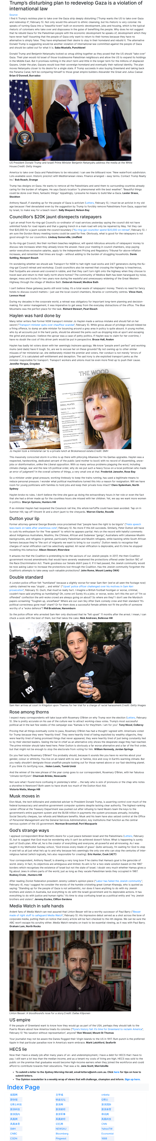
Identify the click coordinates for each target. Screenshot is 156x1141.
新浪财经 (61, 1109)
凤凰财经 (61, 1118)
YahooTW (106, 1128)
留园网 (14, 1094)
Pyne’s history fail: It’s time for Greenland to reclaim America (107, 1029)
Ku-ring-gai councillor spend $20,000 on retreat (101, 229)
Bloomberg (62, 1133)
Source (13, 14)
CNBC (13, 1133)
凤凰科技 (106, 1118)
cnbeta (105, 1094)
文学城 (59, 1094)
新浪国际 (106, 1104)
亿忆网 (59, 1123)
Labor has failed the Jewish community (118, 880)
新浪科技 (15, 1109)
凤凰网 (14, 1118)
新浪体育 (106, 1109)
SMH (13, 1128)
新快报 (14, 1099)
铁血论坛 (61, 1099)
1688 (104, 1138)
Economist (107, 1133)
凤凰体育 (15, 1123)
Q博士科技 (16, 1104)
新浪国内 (15, 1114)
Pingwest (61, 1138)
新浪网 (59, 1104)
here (116, 1072)
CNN (104, 1123)
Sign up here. (132, 1079)
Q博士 (104, 1099)
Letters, (90, 202)
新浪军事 (61, 1114)
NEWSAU (61, 1128)
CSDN (13, 1138)
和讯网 (105, 1114)
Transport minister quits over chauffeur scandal (46, 324)
